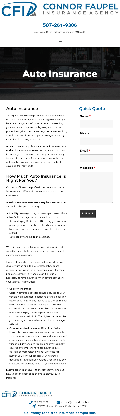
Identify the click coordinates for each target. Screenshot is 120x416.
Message (87, 168)
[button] (60, 43)
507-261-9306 (60, 25)
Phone (84, 133)
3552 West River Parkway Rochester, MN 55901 (60, 32)
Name (85, 116)
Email (85, 150)
